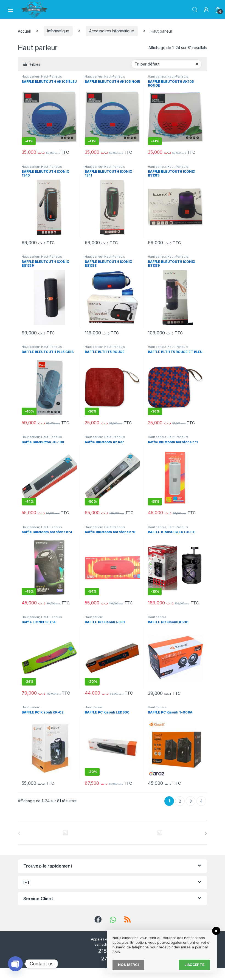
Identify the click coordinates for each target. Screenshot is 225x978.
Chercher (195, 10)
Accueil (24, 31)
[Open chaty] (15, 963)
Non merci (128, 964)
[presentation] (206, 833)
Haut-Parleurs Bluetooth (42, 78)
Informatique (58, 31)
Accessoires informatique (111, 31)
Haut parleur (31, 76)
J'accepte (194, 964)
